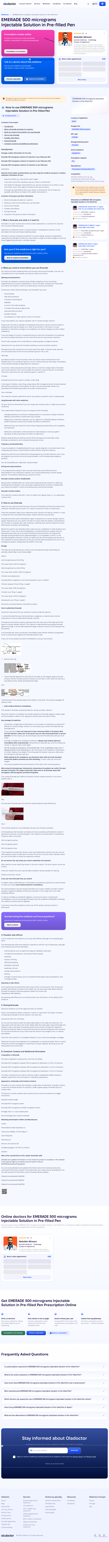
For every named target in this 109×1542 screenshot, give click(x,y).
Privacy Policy (78, 1457)
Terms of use (5, 1512)
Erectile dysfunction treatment (30, 1502)
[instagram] (51, 1468)
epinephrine (76, 153)
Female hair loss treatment (29, 1526)
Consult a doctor (25, 4)
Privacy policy (6, 1515)
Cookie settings (6, 1527)
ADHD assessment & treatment (30, 1515)
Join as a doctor (7, 1509)
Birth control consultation (32, 1519)
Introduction (8, 126)
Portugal (92, 1503)
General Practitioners (52, 1500)
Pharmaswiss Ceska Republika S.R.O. (83, 169)
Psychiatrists (49, 1506)
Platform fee (5, 1524)
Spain (74, 121)
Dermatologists (50, 1509)
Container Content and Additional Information (21, 144)
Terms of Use (91, 1457)
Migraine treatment (30, 1522)
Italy (90, 1506)
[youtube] (64, 1468)
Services (37, 4)
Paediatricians (50, 1503)
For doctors (67, 4)
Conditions (57, 4)
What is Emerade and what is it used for (18, 129)
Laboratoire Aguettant (88, 216)
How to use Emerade (11, 135)
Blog (75, 4)
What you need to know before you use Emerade (22, 132)
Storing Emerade (10, 141)
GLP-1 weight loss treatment (29, 1510)
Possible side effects (11, 138)
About (3, 1500)
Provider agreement (8, 1521)
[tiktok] (57, 1468)
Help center (5, 1506)
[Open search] (88, 4)
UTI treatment (28, 1506)
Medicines (46, 4)
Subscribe (74, 1450)
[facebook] (44, 1468)
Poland (91, 1500)
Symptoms (71, 1503)
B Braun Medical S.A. (88, 235)
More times (82, 80)
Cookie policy (6, 1518)
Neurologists (49, 1512)
